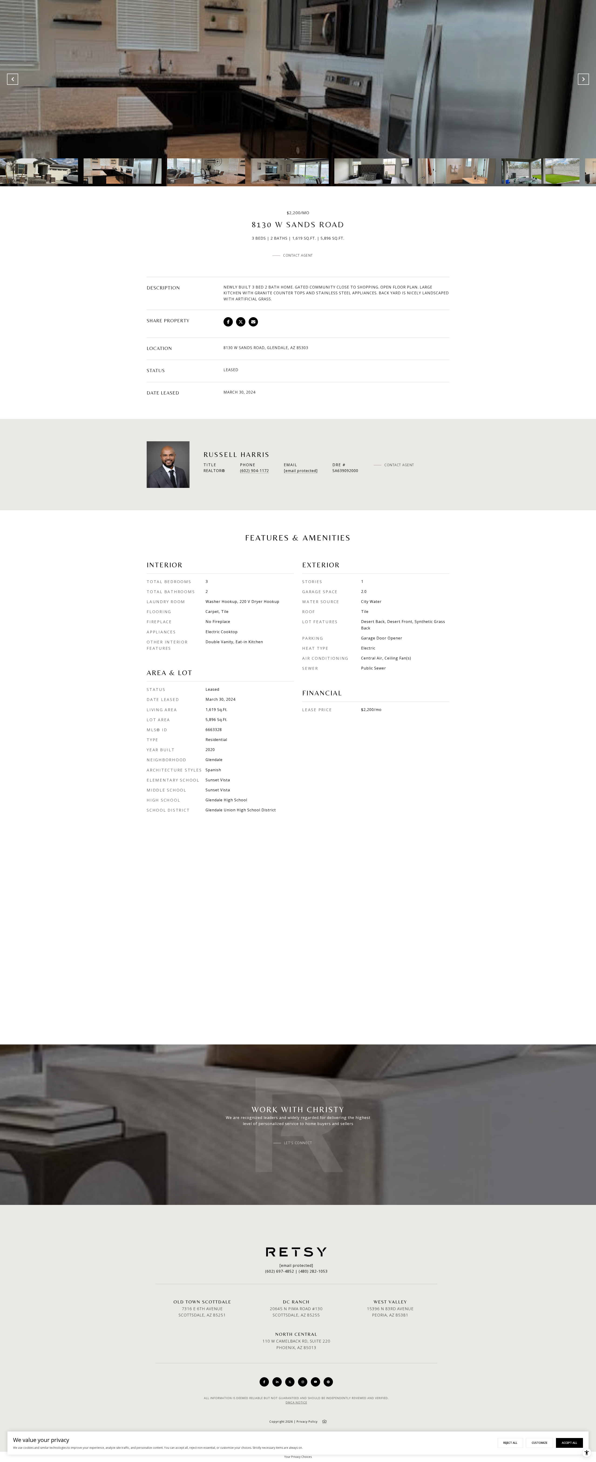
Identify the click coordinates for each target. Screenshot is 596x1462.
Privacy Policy (307, 1422)
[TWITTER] (290, 1382)
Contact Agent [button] (298, 255)
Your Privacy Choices (298, 1457)
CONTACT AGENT (399, 465)
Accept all (569, 1443)
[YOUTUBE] (315, 1382)
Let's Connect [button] (298, 1143)
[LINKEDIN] (277, 1382)
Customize (539, 1443)
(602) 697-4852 (279, 1271)
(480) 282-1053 (313, 1271)
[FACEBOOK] (264, 1382)
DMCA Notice (296, 1402)
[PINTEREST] (328, 1382)
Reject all (510, 1443)
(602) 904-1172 (254, 470)
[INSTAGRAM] (302, 1382)
